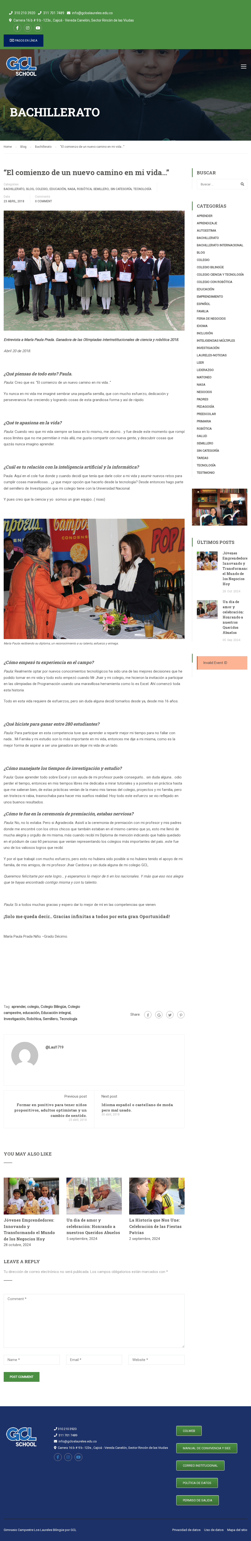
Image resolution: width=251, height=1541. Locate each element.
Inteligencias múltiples (216, 340)
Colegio (42, 189)
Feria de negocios (211, 318)
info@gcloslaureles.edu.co (92, 13)
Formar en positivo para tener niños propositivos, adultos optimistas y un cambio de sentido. (50, 1110)
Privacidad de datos (186, 1530)
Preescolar (206, 414)
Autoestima (206, 230)
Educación (58, 189)
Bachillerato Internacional (220, 245)
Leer (200, 362)
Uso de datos (214, 1530)
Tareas (202, 458)
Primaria (204, 421)
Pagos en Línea (25, 40)
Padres (202, 399)
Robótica (84, 189)
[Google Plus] (159, 1014)
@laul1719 (54, 1047)
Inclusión (205, 333)
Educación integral (56, 1013)
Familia (203, 311)
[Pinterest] (181, 1014)
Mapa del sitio (237, 1530)
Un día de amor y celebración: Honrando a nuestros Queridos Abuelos (93, 1226)
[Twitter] (170, 1014)
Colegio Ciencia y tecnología (220, 274)
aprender (18, 1006)
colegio (33, 1006)
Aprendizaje (207, 223)
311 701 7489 (53, 13)
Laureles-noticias (212, 355)
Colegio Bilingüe (53, 1006)
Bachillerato (14, 189)
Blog (30, 189)
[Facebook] (147, 1014)
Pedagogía (205, 406)
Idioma (202, 326)
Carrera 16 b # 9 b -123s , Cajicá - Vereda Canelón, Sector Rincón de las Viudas (73, 20)
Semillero (101, 189)
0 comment (43, 201)
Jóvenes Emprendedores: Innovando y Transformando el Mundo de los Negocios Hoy (236, 568)
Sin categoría (121, 189)
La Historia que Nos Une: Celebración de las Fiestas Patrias (155, 1226)
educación (31, 1013)
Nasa (71, 189)
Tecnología (142, 189)
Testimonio (206, 472)
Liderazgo (205, 370)
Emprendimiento (210, 296)
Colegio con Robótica (214, 282)
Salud (202, 436)
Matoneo (204, 377)
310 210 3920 (24, 13)
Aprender (205, 216)
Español (203, 304)
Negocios (204, 392)
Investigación (14, 1019)
